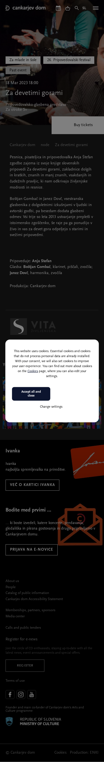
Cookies (32, 371)
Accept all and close (31, 393)
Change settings (51, 406)
